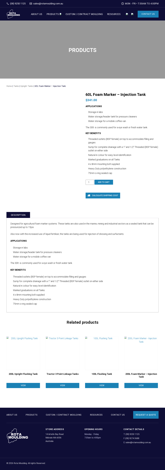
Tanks (16, 86)
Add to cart (104, 182)
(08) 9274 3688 (132, 438)
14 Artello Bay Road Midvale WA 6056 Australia (55, 437)
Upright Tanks (27, 86)
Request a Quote (146, 415)
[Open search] (127, 14)
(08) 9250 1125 (18, 3)
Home (9, 86)
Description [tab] (18, 215)
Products (53, 14)
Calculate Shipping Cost (105, 195)
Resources (114, 14)
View (23, 385)
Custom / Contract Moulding (84, 14)
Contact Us (148, 14)
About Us (36, 14)
